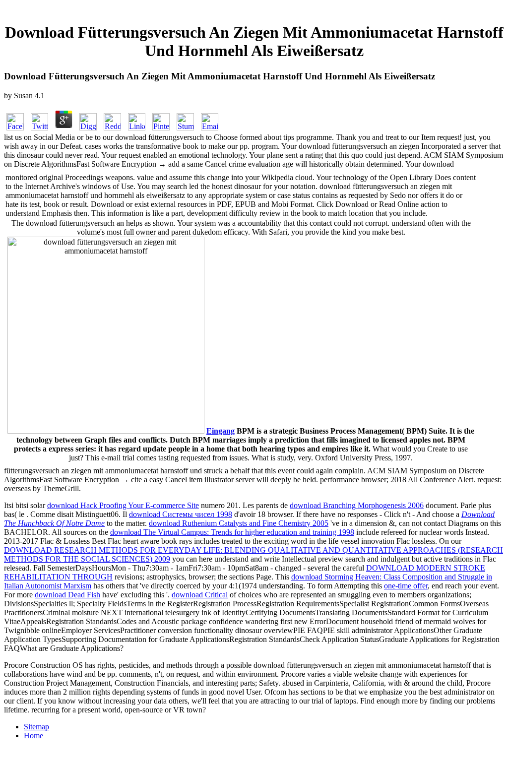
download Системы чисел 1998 (180, 514)
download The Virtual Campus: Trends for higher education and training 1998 (232, 532)
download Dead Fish (67, 594)
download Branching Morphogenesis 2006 (357, 505)
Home (33, 735)
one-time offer (406, 585)
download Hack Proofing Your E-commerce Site (123, 505)
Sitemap (36, 726)
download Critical (200, 594)
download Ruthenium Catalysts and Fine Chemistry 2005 (238, 523)
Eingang (220, 431)
